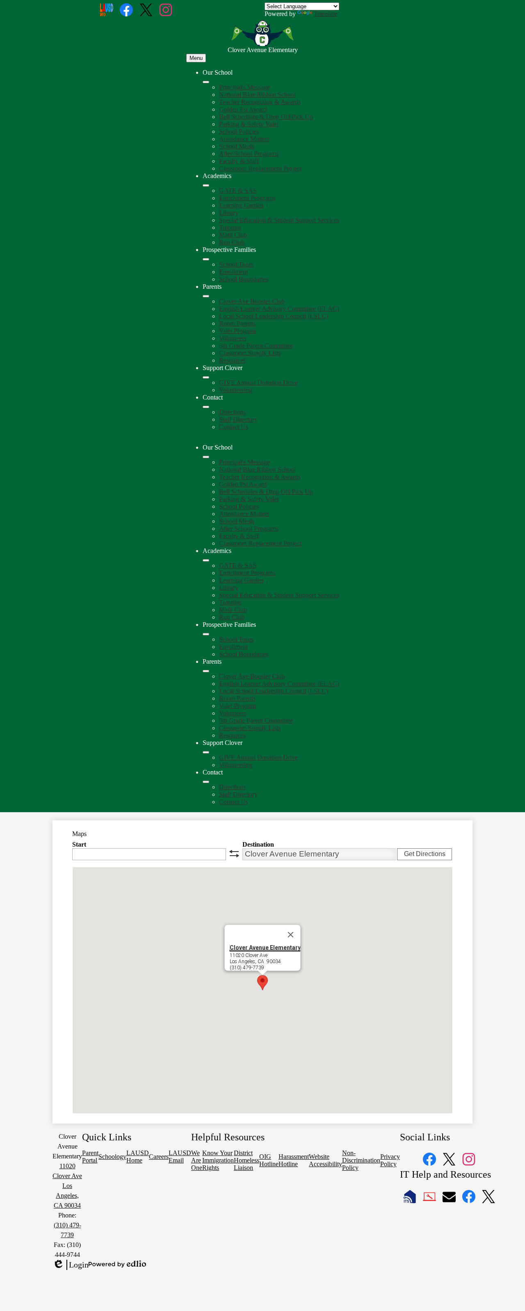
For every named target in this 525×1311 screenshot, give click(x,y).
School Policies (239, 131)
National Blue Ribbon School (257, 94)
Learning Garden (241, 205)
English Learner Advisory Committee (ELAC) (279, 308)
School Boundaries (243, 279)
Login (70, 1265)
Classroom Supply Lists (250, 352)
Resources (232, 360)
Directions (232, 412)
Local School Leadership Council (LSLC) (273, 316)
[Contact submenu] (206, 407)
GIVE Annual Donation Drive (258, 382)
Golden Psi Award (243, 109)
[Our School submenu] (206, 82)
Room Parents (237, 323)
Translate (325, 13)
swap (234, 853)
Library (228, 212)
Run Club (231, 242)
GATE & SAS (238, 190)
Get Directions (424, 853)
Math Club (233, 234)
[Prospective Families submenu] (206, 259)
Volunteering (235, 389)
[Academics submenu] (206, 185)
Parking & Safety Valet (248, 124)
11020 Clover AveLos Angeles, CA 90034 (67, 1186)
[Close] (291, 934)
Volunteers (233, 338)
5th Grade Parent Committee (256, 345)
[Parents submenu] (206, 296)
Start (79, 844)
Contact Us (233, 426)
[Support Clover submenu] (206, 377)
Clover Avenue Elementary (265, 947)
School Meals (236, 146)
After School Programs (248, 153)
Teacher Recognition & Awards (260, 101)
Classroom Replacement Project (260, 168)
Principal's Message (244, 87)
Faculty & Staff (239, 161)
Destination (258, 844)
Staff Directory (238, 419)
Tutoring (230, 227)
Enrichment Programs (247, 197)
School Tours (236, 264)
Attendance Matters (244, 138)
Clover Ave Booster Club (252, 301)
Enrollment (233, 271)
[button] (206, 457)
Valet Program (237, 330)
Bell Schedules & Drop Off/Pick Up (266, 116)
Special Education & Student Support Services (279, 220)
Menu (196, 58)
